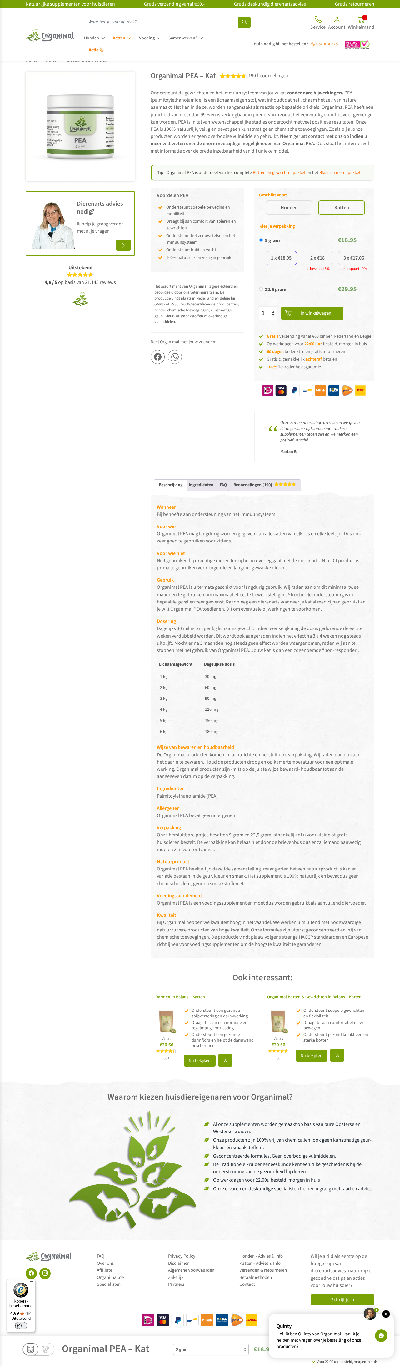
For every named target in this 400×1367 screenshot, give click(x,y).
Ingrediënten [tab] (201, 485)
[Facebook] (31, 1273)
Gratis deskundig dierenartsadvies (270, 4)
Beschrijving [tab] (170, 485)
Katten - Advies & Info (260, 1263)
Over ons (105, 1263)
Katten (119, 38)
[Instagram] (45, 1273)
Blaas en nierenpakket (340, 172)
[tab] (264, 485)
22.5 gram (276, 289)
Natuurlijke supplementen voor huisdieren (70, 4)
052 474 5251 (327, 44)
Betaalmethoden (255, 1277)
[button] (336, 24)
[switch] (21, 1325)
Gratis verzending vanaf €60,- (174, 4)
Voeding (147, 38)
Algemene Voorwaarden (191, 1270)
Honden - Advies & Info (261, 1256)
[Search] (244, 22)
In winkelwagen (316, 313)
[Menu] (31, 1283)
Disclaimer (178, 1263)
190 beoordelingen (268, 75)
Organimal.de (110, 1277)
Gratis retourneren (354, 4)
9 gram (272, 240)
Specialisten (109, 1284)
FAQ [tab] (223, 485)
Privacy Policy (181, 1256)
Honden (91, 38)
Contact (247, 1284)
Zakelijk (175, 1277)
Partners (176, 1284)
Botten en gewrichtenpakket (279, 172)
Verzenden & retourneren (263, 1270)
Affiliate (104, 1270)
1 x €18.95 (281, 258)
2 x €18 (317, 258)
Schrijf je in (342, 1299)
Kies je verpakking (277, 226)
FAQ (100, 1256)
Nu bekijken (200, 1060)
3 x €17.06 (353, 258)
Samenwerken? (182, 38)
